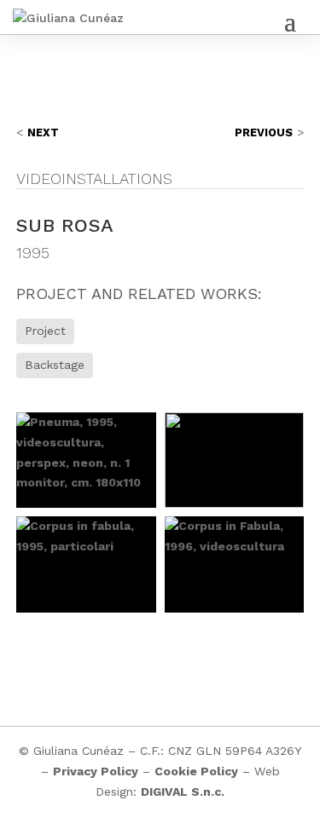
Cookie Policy (196, 771)
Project (45, 330)
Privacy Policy (95, 771)
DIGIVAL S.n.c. (182, 791)
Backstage (54, 364)
